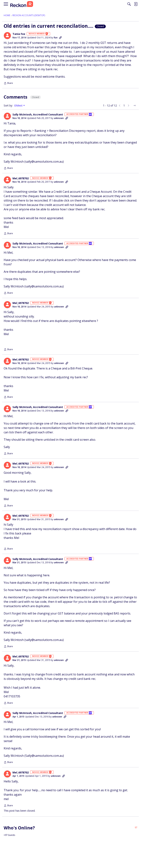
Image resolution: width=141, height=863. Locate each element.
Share (8, 83)
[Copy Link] (60, 37)
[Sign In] (135, 4)
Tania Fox (18, 34)
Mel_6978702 (20, 178)
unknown (59, 118)
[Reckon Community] (21, 4)
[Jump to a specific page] (134, 105)
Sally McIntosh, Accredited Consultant (37, 114)
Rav (55, 37)
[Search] (129, 4)
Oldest (18, 105)
